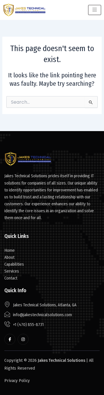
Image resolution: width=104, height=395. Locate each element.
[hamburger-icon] (94, 10)
